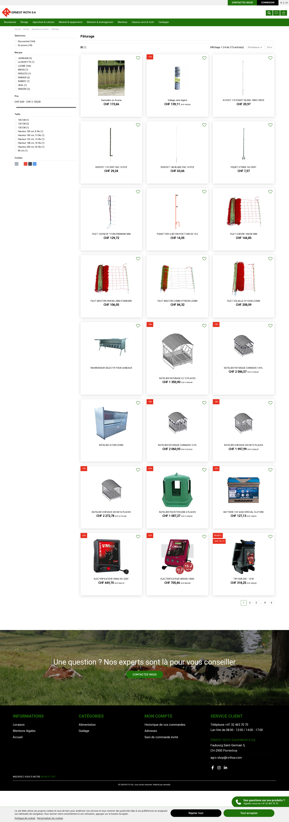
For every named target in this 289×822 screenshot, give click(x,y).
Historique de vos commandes (164, 724)
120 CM (23, 123)
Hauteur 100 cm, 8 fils (30, 131)
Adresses (150, 731)
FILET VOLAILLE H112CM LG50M (243, 301)
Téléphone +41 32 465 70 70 (229, 724)
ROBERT (24, 81)
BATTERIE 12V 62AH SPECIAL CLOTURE (244, 512)
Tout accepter (249, 813)
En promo (25, 45)
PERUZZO (24, 73)
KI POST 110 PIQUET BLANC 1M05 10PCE (243, 100)
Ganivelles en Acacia (111, 100)
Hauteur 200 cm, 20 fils (31, 147)
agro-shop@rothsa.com (226, 757)
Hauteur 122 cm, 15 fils (31, 139)
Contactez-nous (242, 2)
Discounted (26, 41)
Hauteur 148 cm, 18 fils (31, 143)
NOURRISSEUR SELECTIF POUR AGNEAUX (111, 368)
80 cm (23, 150)
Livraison (19, 724)
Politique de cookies (25, 818)
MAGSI (23, 69)
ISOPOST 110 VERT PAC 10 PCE (111, 167)
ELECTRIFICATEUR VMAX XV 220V (111, 578)
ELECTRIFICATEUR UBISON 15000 (177, 578)
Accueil (18, 737)
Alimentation (87, 724)
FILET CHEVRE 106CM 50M (243, 234)
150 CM (23, 127)
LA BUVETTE (26, 62)
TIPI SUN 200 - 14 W (243, 578)
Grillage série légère (177, 100)
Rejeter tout (196, 813)
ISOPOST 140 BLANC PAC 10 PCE (177, 167)
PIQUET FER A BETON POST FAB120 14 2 (177, 234)
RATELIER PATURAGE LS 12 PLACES (177, 378)
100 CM (23, 120)
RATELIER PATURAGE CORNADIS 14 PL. (243, 368)
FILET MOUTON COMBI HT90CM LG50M (177, 301)
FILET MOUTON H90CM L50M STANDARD (111, 301)
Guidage (84, 731)
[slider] (15, 107)
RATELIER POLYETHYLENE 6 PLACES (177, 512)
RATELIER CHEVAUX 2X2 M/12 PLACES (243, 445)
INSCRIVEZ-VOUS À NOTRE (34, 776)
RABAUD (24, 77)
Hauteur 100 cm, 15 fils (31, 135)
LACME (24, 66)
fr (281, 3)
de (287, 3)
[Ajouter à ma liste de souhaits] (138, 58)
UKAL (22, 85)
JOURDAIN (25, 58)
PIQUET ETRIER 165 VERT (243, 167)
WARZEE (24, 89)
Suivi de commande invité (161, 737)
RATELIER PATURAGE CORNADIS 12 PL (177, 445)
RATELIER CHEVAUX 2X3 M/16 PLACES (111, 512)
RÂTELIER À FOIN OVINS (111, 445)
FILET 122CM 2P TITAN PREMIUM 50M (111, 234)
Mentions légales (24, 731)
